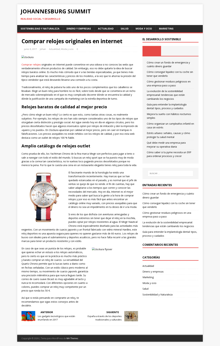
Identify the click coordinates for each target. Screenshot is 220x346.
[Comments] (189, 51)
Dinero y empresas (79, 28)
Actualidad (106, 28)
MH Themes (72, 338)
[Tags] (170, 51)
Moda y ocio (144, 28)
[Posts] (151, 51)
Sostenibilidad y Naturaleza (40, 28)
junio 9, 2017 (30, 49)
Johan (43, 49)
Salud (125, 28)
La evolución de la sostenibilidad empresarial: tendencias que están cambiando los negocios (166, 94)
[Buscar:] (170, 173)
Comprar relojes (31, 64)
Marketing (166, 28)
